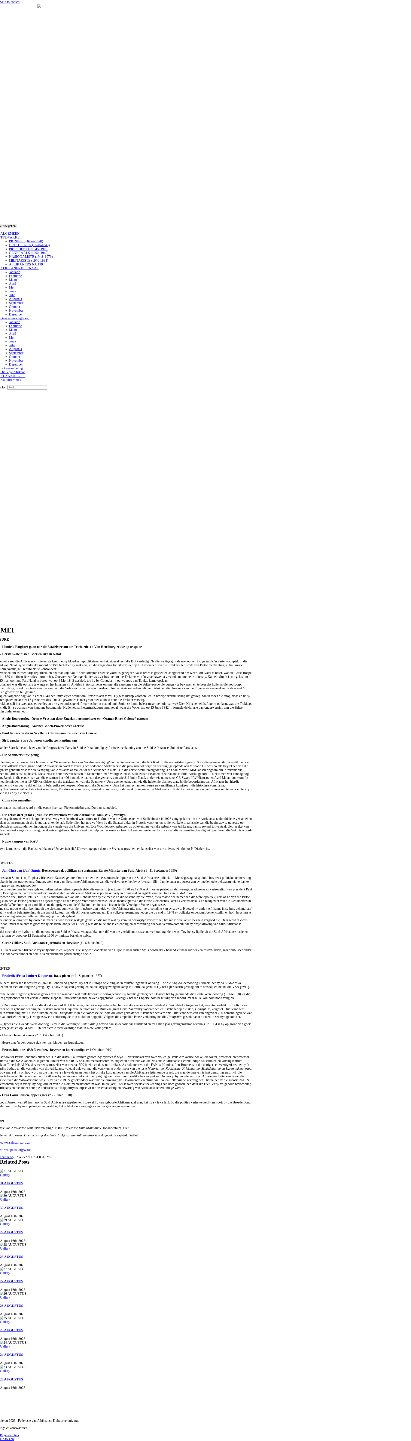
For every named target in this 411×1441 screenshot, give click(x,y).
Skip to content (10, 2)
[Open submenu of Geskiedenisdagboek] (30, 319)
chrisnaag (6, 1157)
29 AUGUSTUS (11, 1232)
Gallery (5, 1175)
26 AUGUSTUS (11, 1306)
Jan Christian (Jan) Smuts (21, 870)
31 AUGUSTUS (11, 1183)
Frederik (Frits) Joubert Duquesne (27, 975)
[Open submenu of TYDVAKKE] (21, 238)
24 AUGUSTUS (11, 1355)
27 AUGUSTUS (11, 1281)
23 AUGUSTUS (11, 1379)
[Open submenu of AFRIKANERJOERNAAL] (40, 269)
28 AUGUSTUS (11, 1257)
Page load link (9, 1435)
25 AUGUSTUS (11, 1330)
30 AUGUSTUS (11, 1208)
